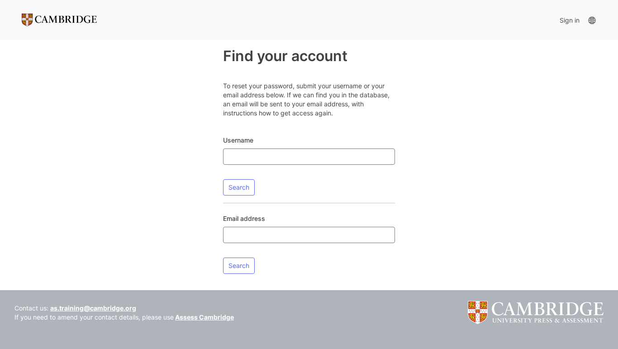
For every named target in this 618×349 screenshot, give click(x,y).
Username (238, 140)
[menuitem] (591, 20)
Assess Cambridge (204, 317)
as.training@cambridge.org (93, 308)
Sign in (570, 20)
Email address (244, 218)
